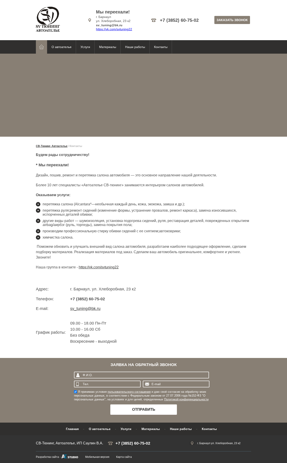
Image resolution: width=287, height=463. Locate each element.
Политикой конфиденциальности (186, 399)
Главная (72, 429)
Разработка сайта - (48, 457)
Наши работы (135, 47)
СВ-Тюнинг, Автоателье (51, 146)
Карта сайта (124, 457)
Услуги (85, 47)
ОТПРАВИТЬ (143, 409)
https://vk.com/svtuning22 (114, 29)
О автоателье (62, 47)
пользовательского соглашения (129, 391)
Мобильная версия (97, 457)
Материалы (107, 47)
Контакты (160, 47)
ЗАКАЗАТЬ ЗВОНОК (232, 20)
